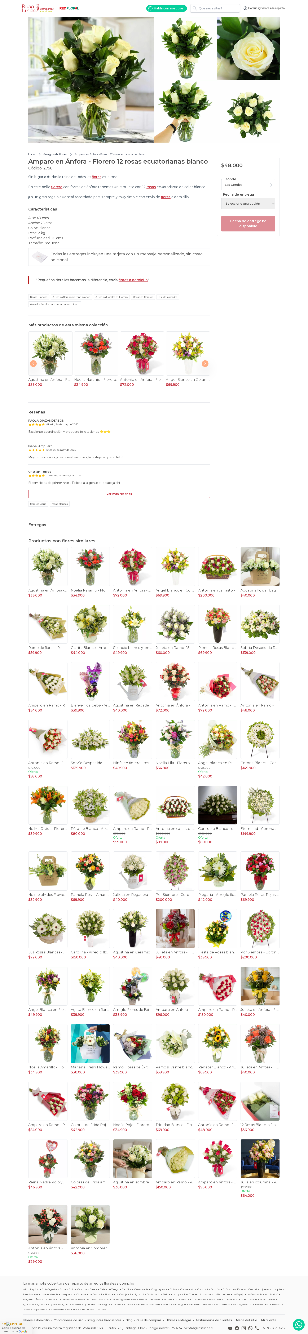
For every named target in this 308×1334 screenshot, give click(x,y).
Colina (173, 1289)
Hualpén (277, 1289)
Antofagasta (49, 1289)
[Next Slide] (205, 363)
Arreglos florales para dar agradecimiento (54, 304)
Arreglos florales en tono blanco (71, 296)
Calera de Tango (109, 1289)
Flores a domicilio (36, 1320)
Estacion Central (247, 1289)
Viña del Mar (87, 1309)
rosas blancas (60, 503)
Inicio (31, 154)
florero (56, 187)
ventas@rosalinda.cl (198, 1328)
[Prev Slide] (33, 363)
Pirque (168, 1299)
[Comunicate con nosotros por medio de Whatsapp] (299, 1325)
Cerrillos (126, 1289)
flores (96, 177)
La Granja (121, 1294)
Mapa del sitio (246, 1320)
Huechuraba (30, 1294)
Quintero (89, 1304)
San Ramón (223, 1304)
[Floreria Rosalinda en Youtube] (231, 1328)
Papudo (104, 1299)
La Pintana (150, 1294)
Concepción (187, 1289)
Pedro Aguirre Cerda (124, 1299)
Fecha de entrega (238, 194)
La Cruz (93, 1294)
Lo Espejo (238, 1294)
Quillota (42, 1304)
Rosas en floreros (143, 296)
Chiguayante (159, 1289)
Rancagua (103, 1304)
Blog (129, 1320)
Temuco (276, 1304)
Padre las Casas (87, 1299)
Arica (63, 1289)
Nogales (28, 1299)
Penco (143, 1299)
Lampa (177, 1294)
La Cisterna (79, 1294)
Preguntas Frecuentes (104, 1320)
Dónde (230, 179)
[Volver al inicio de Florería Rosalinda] (38, 8)
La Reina (164, 1294)
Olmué (50, 1299)
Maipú (274, 1294)
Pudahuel (215, 1299)
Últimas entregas (179, 1320)
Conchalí (202, 1289)
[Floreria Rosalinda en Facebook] (237, 1328)
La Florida (107, 1294)
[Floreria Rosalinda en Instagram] (244, 1328)
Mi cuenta (268, 1320)
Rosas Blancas (38, 296)
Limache (205, 1294)
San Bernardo (144, 1304)
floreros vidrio (38, 503)
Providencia (182, 1299)
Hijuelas (264, 1289)
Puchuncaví (199, 1299)
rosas (151, 187)
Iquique (65, 1294)
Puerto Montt (249, 1299)
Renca (129, 1304)
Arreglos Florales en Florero (112, 296)
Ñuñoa (39, 1299)
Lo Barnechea (222, 1294)
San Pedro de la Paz (201, 1304)
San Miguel (179, 1304)
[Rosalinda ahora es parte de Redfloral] (69, 8)
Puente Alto (231, 1299)
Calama (82, 1289)
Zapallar (102, 1309)
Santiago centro (242, 1304)
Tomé (26, 1309)
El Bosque (228, 1289)
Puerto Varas (267, 1299)
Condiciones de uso (68, 1320)
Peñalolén (155, 1299)
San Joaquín (162, 1304)
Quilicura (28, 1304)
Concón (215, 1289)
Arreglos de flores (54, 154)
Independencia (49, 1294)
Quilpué (55, 1304)
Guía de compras (149, 1320)
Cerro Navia (141, 1289)
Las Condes (191, 1294)
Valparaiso (39, 1309)
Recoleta (118, 1304)
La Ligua (135, 1294)
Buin (71, 1289)
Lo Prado (252, 1294)
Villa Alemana (56, 1309)
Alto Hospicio (31, 1289)
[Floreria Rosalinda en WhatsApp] (251, 1328)
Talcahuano (262, 1304)
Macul (264, 1294)
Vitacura (72, 1309)
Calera (93, 1289)
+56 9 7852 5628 (273, 1328)
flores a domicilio (133, 280)
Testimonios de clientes (213, 1320)
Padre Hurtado (66, 1299)
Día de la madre (167, 296)
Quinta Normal (71, 1304)
